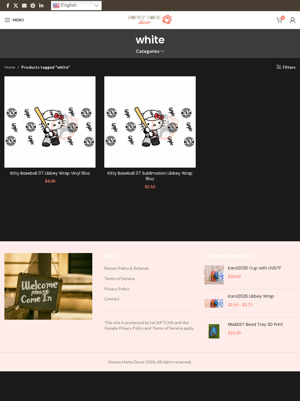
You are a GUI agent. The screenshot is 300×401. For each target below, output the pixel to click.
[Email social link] (24, 5)
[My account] (293, 20)
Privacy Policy (116, 288)
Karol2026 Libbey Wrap (251, 296)
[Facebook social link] (7, 5)
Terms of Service (119, 278)
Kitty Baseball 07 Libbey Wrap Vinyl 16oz (50, 173)
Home (9, 67)
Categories (147, 51)
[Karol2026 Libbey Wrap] (214, 303)
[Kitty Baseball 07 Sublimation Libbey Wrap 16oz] (149, 122)
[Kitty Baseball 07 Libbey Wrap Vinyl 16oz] (50, 122)
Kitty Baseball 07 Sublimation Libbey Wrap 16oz (150, 176)
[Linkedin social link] (41, 5)
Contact (112, 298)
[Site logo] (150, 19)
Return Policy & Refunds (126, 268)
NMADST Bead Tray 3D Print (255, 324)
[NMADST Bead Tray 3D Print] (214, 331)
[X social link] (15, 5)
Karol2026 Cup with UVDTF (254, 268)
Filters (289, 67)
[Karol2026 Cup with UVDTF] (214, 274)
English (68, 5)
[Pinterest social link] (33, 5)
